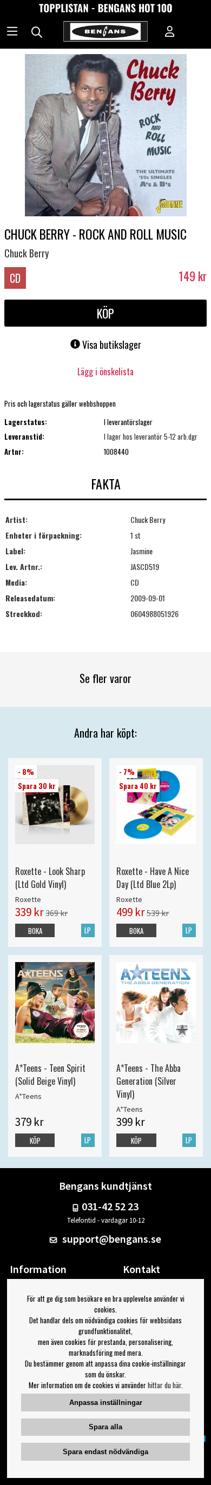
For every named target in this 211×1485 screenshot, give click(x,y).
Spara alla (105, 1427)
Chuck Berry (26, 253)
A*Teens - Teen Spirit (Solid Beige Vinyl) (50, 1075)
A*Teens (28, 1096)
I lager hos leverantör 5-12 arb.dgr (150, 436)
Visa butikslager (110, 344)
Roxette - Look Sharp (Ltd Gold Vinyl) (50, 878)
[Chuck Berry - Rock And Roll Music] (106, 136)
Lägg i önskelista (105, 371)
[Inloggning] (170, 32)
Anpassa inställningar (105, 1402)
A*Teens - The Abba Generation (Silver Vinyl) (148, 1081)
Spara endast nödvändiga (105, 1452)
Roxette (28, 899)
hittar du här (164, 1385)
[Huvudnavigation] (12, 32)
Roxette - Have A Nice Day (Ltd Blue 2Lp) (152, 878)
